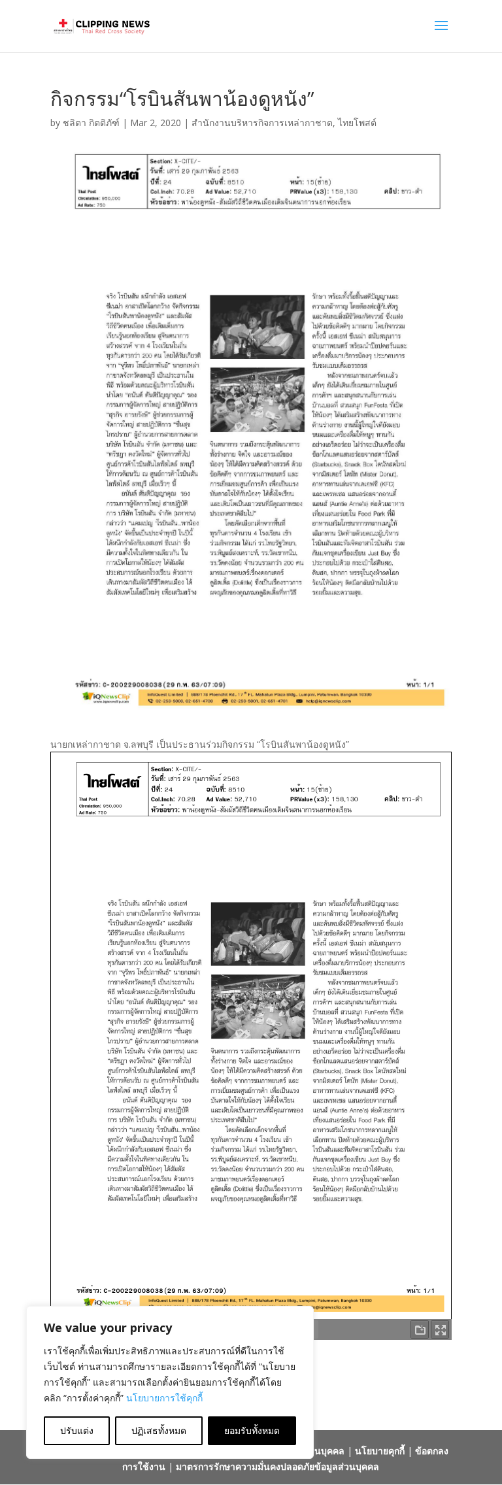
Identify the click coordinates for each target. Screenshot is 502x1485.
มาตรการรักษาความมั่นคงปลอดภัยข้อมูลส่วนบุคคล (277, 1466)
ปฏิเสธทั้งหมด (158, 1430)
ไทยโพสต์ (357, 122)
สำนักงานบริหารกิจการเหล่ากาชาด (262, 122)
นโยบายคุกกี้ (380, 1450)
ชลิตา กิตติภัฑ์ (91, 122)
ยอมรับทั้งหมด (252, 1430)
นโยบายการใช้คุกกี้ (164, 1398)
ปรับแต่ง (76, 1430)
